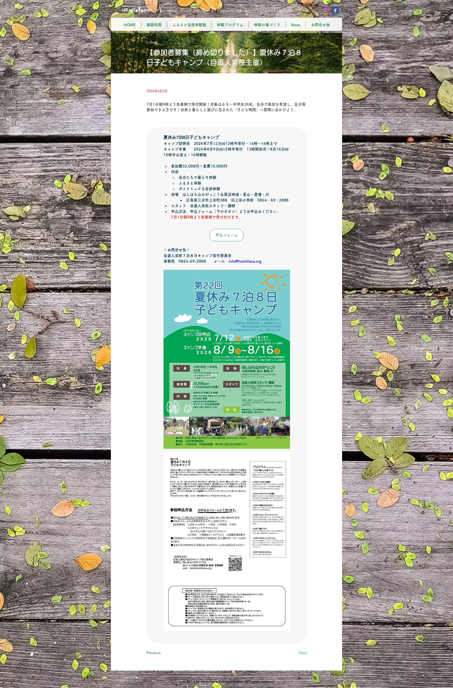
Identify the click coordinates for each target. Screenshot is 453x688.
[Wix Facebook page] (335, 10)
